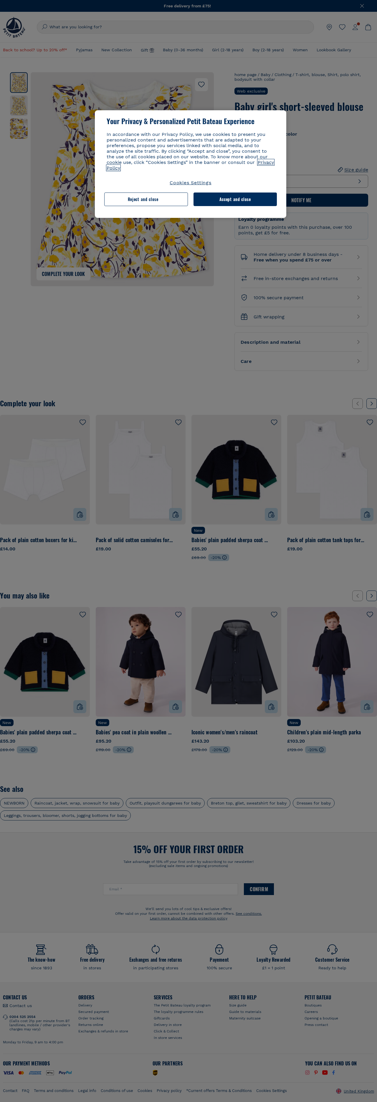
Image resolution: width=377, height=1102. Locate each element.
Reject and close (143, 199)
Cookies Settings (190, 182)
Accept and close (235, 199)
